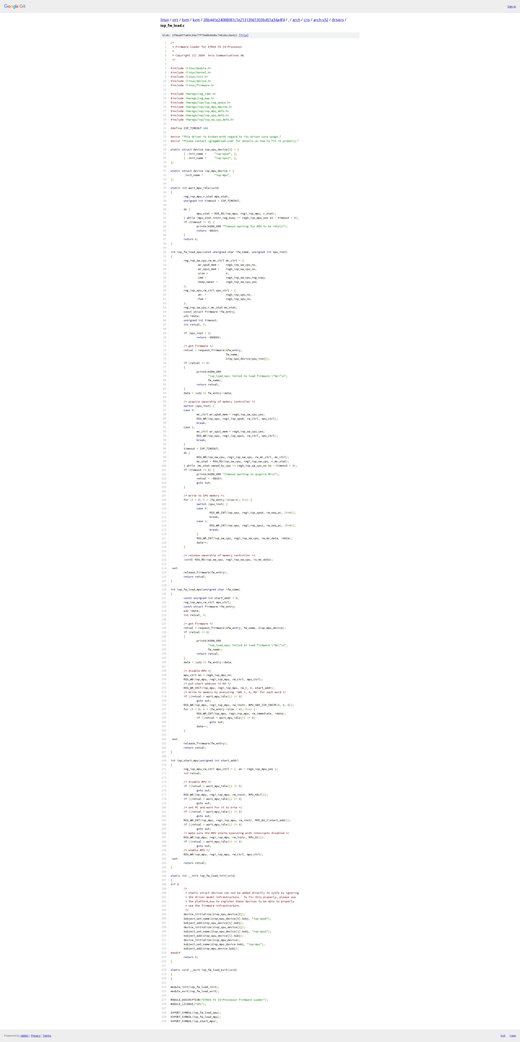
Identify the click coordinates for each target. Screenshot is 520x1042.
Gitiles (24, 1036)
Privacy (35, 1036)
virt (175, 19)
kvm (185, 19)
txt (502, 1035)
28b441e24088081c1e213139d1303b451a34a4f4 (244, 19)
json (512, 1035)
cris (307, 19)
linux (164, 19)
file (243, 35)
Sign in (511, 6)
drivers (338, 19)
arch (296, 19)
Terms (47, 1036)
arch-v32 (320, 19)
